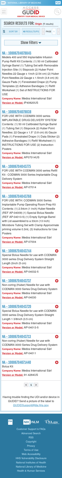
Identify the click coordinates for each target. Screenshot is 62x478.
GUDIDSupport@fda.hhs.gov (30, 405)
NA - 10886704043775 (16, 166)
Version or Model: (12, 103)
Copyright (31, 441)
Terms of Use (31, 450)
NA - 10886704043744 (16, 251)
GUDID (31, 12)
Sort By (13, 31)
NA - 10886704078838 (16, 112)
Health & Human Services (31, 470)
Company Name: (11, 98)
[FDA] (58, 2)
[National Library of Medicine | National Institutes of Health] (31, 423)
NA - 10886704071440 (16, 362)
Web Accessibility (31, 454)
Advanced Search (31, 433)
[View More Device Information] (57, 53)
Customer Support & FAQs (31, 429)
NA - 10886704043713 (16, 336)
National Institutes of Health (31, 462)
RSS (31, 437)
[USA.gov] (51, 423)
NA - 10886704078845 (16, 53)
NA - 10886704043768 (16, 196)
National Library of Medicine (24, 2)
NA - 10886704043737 (16, 281)
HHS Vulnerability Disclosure (31, 458)
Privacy (31, 445)
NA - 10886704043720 (16, 306)
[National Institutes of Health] (4, 2)
